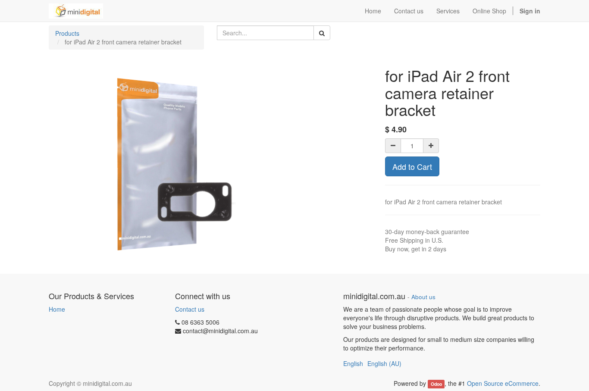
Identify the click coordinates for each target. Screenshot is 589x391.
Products (67, 33)
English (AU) (384, 363)
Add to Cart (412, 166)
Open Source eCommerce (503, 383)
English (353, 363)
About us (423, 297)
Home (57, 309)
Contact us (189, 309)
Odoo (436, 384)
